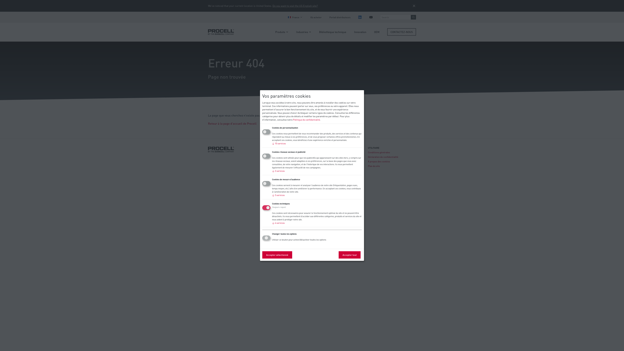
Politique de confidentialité (306, 119)
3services (278, 195)
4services (278, 222)
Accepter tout (350, 254)
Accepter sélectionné (277, 254)
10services (279, 143)
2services (278, 170)
